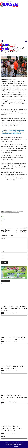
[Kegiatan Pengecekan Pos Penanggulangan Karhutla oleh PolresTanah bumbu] (14, 413)
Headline (2, 312)
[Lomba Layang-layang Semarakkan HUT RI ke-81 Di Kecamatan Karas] (14, 324)
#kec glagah (11, 212)
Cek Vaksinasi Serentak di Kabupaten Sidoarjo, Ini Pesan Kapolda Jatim (21, 230)
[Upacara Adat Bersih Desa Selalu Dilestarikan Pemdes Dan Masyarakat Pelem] (14, 382)
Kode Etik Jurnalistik (19, 442)
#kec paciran (16, 212)
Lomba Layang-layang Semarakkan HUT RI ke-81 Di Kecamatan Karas (13, 338)
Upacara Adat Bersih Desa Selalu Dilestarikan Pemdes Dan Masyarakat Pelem (14, 397)
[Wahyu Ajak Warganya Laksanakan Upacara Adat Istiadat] (14, 353)
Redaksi (4, 53)
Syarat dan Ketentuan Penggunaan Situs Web (14, 444)
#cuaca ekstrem (13, 211)
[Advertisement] (14, 25)
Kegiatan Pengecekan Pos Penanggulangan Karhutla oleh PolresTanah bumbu (11, 428)
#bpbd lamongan (6, 211)
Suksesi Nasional (15, 446)
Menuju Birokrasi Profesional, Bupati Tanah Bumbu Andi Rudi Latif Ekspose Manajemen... (14, 308)
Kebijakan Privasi (12, 442)
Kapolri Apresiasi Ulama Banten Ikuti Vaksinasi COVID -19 (7, 230)
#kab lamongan (19, 211)
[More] (14, 224)
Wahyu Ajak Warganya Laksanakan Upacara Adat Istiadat (13, 367)
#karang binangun (4, 212)
